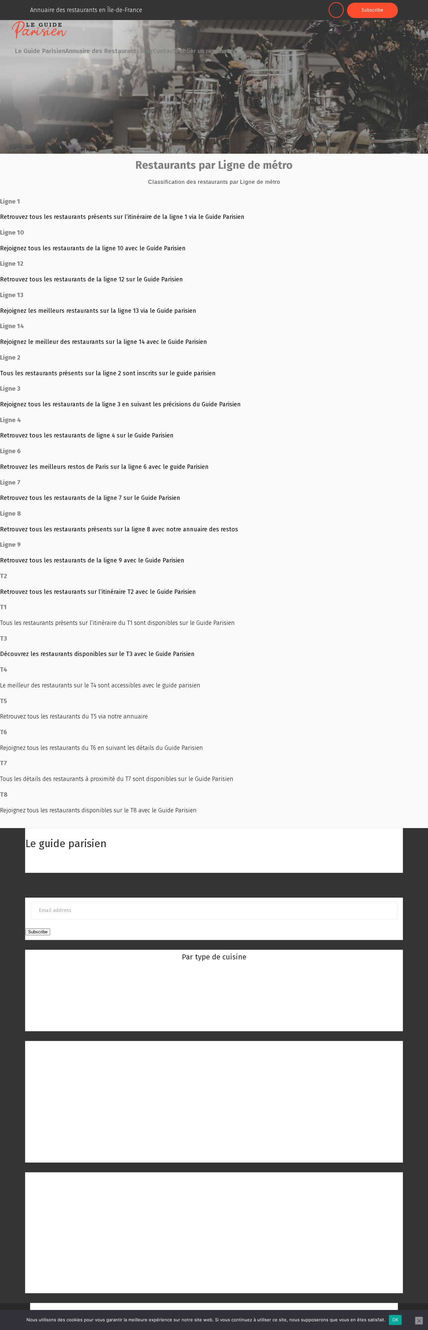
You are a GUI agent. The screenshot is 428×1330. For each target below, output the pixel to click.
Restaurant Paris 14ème (56, 1224)
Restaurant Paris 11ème (56, 1194)
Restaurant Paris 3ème (214, 1083)
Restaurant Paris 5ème (214, 1103)
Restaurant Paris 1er (214, 1063)
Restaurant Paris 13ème (56, 1214)
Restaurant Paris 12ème (56, 1204)
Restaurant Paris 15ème (56, 1234)
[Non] (419, 1321)
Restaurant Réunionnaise (214, 992)
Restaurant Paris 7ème (214, 1123)
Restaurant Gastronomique (214, 1012)
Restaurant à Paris (214, 1048)
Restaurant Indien (214, 982)
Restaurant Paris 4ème (214, 1093)
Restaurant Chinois (214, 972)
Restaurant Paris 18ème (56, 1264)
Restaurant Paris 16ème (56, 1244)
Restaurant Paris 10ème (214, 1154)
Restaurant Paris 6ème (214, 1113)
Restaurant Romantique (214, 1022)
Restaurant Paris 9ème (214, 1144)
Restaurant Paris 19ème (56, 1274)
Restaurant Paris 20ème (56, 1284)
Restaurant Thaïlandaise (214, 1002)
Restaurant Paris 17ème (56, 1254)
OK (395, 1319)
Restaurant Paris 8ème (214, 1134)
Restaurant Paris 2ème (214, 1073)
